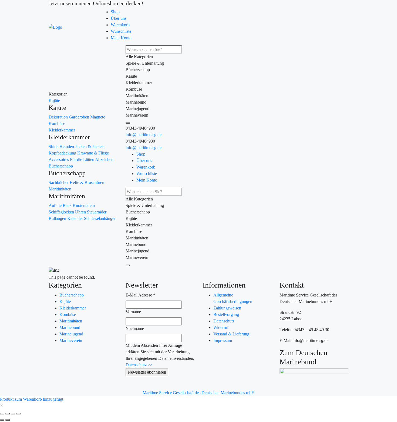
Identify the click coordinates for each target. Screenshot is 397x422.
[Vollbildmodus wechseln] (13, 413)
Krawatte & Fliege (93, 153)
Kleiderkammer (62, 130)
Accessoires (59, 159)
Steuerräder (96, 212)
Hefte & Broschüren (87, 182)
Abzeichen (104, 159)
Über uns (118, 18)
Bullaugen (58, 218)
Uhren (81, 212)
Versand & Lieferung (231, 334)
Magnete (97, 117)
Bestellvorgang (226, 314)
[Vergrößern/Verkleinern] (18, 413)
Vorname (133, 311)
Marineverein (70, 340)
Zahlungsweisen (227, 308)
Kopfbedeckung (63, 153)
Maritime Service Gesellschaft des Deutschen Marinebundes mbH (199, 392)
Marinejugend (71, 334)
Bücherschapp (61, 166)
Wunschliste (121, 31)
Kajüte (54, 100)
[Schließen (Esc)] (2, 413)
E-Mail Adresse (140, 295)
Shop (115, 11)
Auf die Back (61, 205)
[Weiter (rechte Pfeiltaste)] (7, 420)
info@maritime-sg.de (144, 134)
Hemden (67, 146)
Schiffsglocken (62, 212)
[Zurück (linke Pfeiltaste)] (2, 420)
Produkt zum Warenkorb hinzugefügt (31, 399)
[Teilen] (7, 413)
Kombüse (57, 123)
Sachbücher (59, 182)
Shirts (54, 146)
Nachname (135, 328)
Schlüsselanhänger (100, 218)
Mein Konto (121, 37)
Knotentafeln (84, 205)
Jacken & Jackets (89, 146)
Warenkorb (120, 24)
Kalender (75, 218)
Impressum (222, 340)
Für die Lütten (82, 159)
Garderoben (79, 117)
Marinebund (69, 327)
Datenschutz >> (139, 364)
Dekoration (59, 117)
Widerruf (220, 327)
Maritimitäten (60, 189)
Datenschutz (223, 321)
